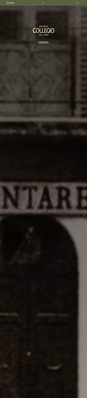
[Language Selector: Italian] (78, 3)
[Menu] (43, 3)
